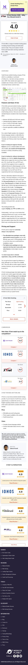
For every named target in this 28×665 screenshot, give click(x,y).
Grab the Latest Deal (17, 9)
